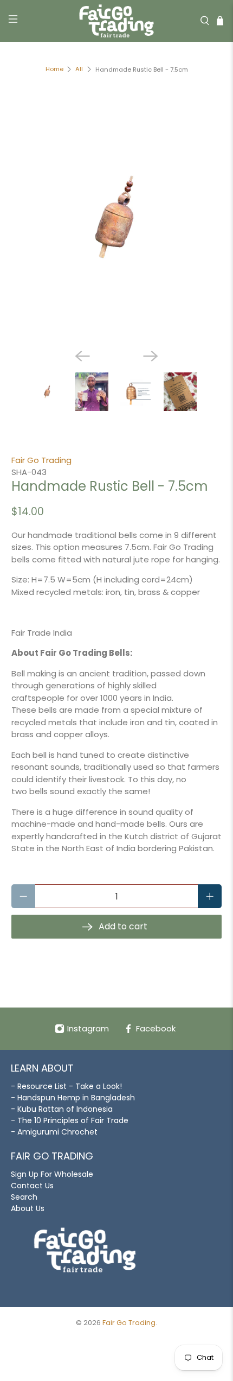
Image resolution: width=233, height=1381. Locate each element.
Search (24, 1197)
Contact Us (32, 1185)
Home (54, 69)
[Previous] (82, 356)
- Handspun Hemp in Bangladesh (73, 1097)
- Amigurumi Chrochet (54, 1131)
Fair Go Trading (41, 460)
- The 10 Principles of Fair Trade (69, 1120)
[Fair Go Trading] (117, 21)
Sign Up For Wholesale (52, 1174)
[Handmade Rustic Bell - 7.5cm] (116, 218)
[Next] (151, 356)
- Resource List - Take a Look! (66, 1086)
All (79, 69)
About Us (27, 1208)
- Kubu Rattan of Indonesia (62, 1109)
